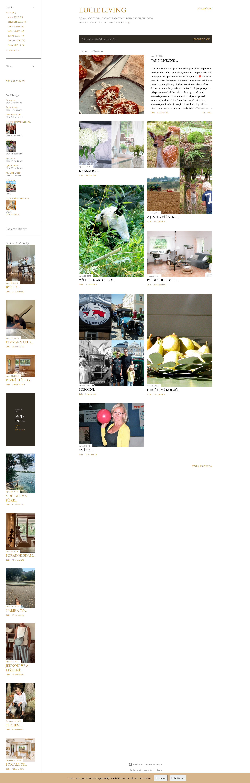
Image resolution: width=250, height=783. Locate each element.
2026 (10, 12)
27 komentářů (18, 615)
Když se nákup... (19, 342)
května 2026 (15, 31)
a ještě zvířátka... (163, 217)
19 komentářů (18, 560)
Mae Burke (157, 770)
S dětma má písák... (16, 498)
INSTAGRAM (95, 22)
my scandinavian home (17, 198)
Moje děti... (20, 418)
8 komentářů (163, 112)
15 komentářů (18, 769)
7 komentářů (159, 394)
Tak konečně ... (164, 60)
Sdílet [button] (153, 112)
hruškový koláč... (163, 390)
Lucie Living (102, 10)
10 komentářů (91, 454)
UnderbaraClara (13, 114)
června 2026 (15, 26)
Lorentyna (11, 140)
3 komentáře (91, 394)
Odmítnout (178, 778)
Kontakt (105, 18)
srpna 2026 (15, 17)
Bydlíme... (14, 287)
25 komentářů (18, 347)
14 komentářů (18, 674)
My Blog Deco (13, 173)
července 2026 (17, 22)
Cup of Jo (10, 100)
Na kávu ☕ (123, 22)
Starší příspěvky (202, 466)
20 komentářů (160, 285)
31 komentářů (18, 292)
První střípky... (19, 380)
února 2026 (15, 45)
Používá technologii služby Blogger (148, 764)
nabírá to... (16, 610)
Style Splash (12, 107)
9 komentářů (17, 505)
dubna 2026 (16, 35)
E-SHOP (83, 22)
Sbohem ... (14, 725)
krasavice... (89, 171)
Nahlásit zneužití (15, 81)
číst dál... (207, 112)
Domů (82, 18)
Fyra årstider (12, 165)
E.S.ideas (10, 180)
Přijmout (161, 778)
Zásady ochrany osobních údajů (132, 18)
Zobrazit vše (201, 39)
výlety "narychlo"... (97, 280)
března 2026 (16, 40)
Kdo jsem (93, 18)
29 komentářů (20, 428)
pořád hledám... (20, 555)
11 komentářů (91, 284)
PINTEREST (110, 22)
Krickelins (10, 158)
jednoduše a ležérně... (17, 667)
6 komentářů (91, 175)
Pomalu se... (16, 764)
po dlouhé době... (163, 280)
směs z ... (86, 450)
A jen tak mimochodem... (18, 122)
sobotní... (87, 389)
